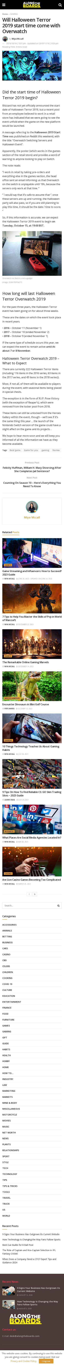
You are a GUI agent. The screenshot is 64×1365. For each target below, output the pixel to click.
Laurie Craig (10, 800)
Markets (7, 1096)
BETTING (7, 936)
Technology (9, 1174)
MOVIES (6, 1120)
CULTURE (7, 990)
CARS (5, 948)
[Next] (34, 894)
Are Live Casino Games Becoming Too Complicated (31, 879)
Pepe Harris (9, 708)
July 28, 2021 (23, 754)
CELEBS (6, 966)
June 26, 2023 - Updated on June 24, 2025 (35, 579)
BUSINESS (9, 831)
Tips (4, 1179)
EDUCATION (8, 995)
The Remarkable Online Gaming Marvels (25, 662)
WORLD (6, 1215)
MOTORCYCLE (9, 1114)
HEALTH (6, 1055)
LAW (4, 1084)
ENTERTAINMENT (11, 1001)
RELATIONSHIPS (10, 1150)
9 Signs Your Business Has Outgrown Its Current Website (30, 1234)
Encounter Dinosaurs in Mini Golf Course (25, 704)
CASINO (8, 873)
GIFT (4, 1037)
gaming (45, 450)
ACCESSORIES (9, 924)
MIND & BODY (9, 1102)
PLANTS (6, 1144)
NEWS (5, 1138)
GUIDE (5, 1043)
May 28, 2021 (23, 842)
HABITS (6, 1049)
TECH (5, 1168)
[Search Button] (58, 906)
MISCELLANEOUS (12, 698)
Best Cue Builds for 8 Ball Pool (17, 1244)
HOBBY (6, 1061)
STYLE (5, 1162)
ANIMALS (7, 930)
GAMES (8, 565)
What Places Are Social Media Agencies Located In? (31, 837)
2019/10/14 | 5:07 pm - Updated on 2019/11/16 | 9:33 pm (32, 43)
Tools (6, 1191)
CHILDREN (7, 972)
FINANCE (6, 1007)
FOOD (5, 1013)
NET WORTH (9, 1132)
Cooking (7, 978)
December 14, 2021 (26, 666)
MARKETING (8, 1090)
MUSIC (5, 1126)
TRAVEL (6, 1197)
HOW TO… (7, 1073)
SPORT (5, 1156)
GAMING (14, 14)
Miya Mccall (18, 38)
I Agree (46, 1361)
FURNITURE (8, 1019)
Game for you (31, 450)
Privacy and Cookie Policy (23, 1361)
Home (5, 14)
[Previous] (29, 894)
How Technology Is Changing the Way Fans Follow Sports (31, 1239)
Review (56, 450)
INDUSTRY (7, 1079)
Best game (15, 450)
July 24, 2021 (23, 800)
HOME (5, 1067)
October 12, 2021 (24, 708)
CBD (4, 960)
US (3, 1209)
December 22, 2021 (26, 624)
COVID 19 (7, 984)
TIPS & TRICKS (9, 1186)
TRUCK (6, 1203)
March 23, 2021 (24, 884)
